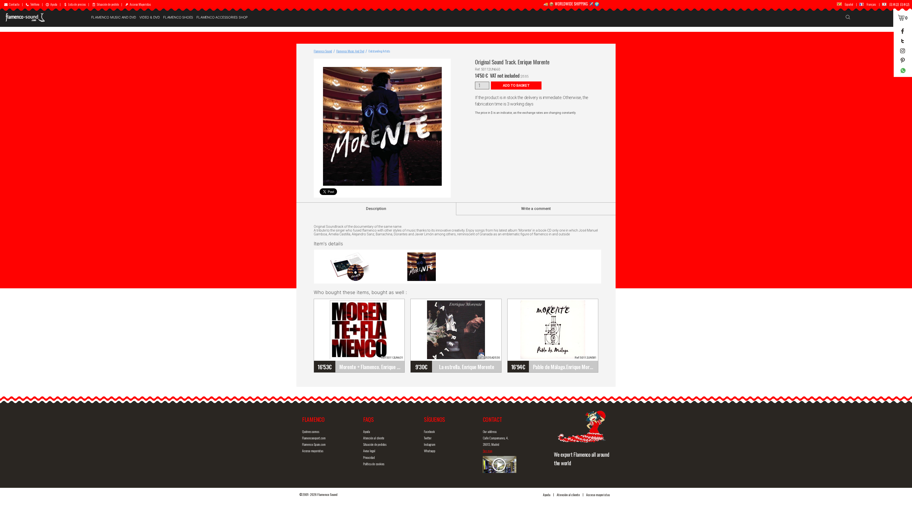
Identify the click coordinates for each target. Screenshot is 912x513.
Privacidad (369, 457)
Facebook (429, 431)
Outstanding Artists (379, 50)
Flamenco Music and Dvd (113, 17)
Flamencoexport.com (313, 437)
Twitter (428, 437)
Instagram (429, 444)
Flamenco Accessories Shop (222, 17)
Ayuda (366, 431)
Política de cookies (373, 463)
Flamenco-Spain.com (313, 444)
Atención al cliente (373, 437)
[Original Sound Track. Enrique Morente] (446, 63)
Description (376, 208)
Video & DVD (149, 17)
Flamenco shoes (178, 17)
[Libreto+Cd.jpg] (350, 266)
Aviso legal (369, 450)
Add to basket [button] (516, 85)
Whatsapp (429, 450)
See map (488, 450)
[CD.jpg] (422, 266)
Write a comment (536, 208)
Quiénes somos (310, 431)
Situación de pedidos (374, 444)
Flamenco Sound (323, 50)
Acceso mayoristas (312, 450)
